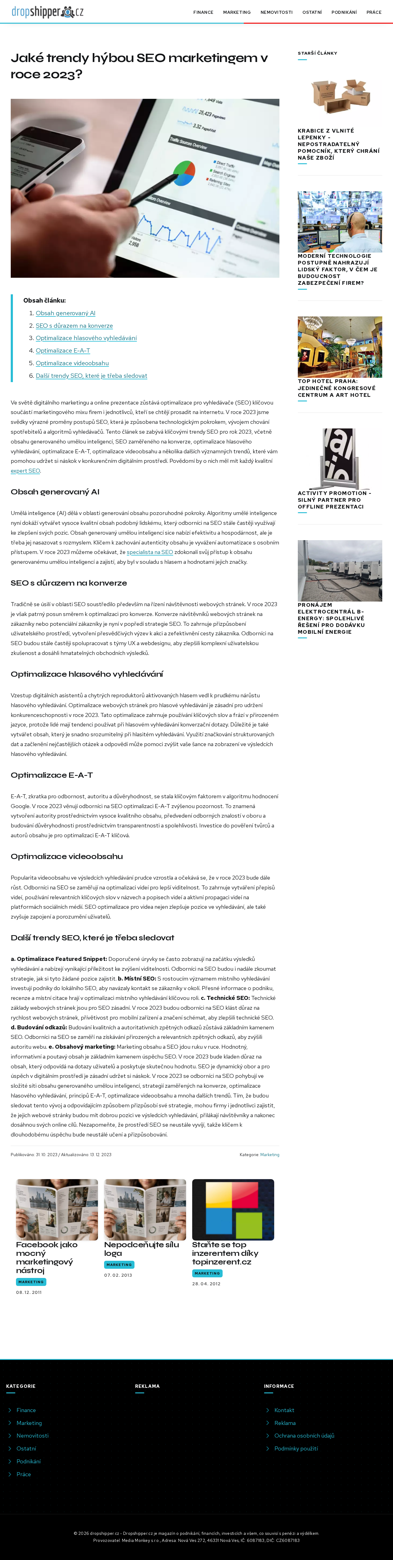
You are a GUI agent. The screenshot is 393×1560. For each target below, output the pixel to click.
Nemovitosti (277, 12)
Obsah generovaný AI (65, 313)
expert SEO (25, 470)
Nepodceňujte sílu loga (141, 1249)
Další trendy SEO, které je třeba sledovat (91, 375)
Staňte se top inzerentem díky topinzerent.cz (225, 1253)
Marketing (237, 12)
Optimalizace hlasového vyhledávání (86, 338)
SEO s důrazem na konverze (74, 325)
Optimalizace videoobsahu (72, 363)
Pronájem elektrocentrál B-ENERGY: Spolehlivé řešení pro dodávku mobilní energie (331, 618)
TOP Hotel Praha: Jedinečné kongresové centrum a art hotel (337, 388)
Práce (374, 12)
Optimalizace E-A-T (63, 350)
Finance (203, 12)
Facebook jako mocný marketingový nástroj (46, 1257)
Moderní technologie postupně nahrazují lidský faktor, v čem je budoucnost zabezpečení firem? (338, 269)
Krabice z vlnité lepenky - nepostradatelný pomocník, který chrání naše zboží (339, 144)
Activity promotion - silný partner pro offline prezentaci (335, 500)
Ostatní (312, 12)
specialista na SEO (150, 552)
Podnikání (344, 12)
